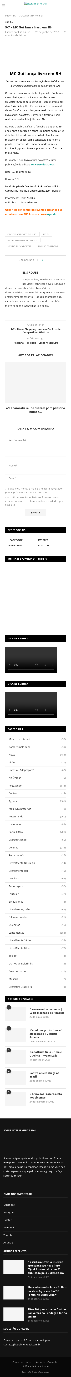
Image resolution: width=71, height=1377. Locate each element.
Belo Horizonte (37, 971)
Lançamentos (37, 932)
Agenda (51, 214)
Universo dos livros (47, 246)
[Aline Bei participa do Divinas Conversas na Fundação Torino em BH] (13, 1314)
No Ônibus (37, 777)
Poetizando (37, 785)
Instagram (9, 1212)
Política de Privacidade (36, 1366)
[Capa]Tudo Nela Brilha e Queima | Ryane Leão (45, 1053)
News (37, 754)
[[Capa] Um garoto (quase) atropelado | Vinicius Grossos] (15, 1035)
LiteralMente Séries (37, 940)
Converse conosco (22, 1362)
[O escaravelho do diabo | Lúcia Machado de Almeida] (15, 1014)
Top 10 (37, 955)
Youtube (8, 1235)
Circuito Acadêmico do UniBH (22, 234)
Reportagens (37, 886)
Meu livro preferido (37, 808)
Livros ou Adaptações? (37, 770)
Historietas (37, 824)
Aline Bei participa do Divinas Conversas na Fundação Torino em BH (47, 1312)
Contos (37, 793)
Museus (37, 979)
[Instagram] (13, 1184)
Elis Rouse (24, 32)
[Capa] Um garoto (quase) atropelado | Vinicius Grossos (45, 1033)
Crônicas (37, 878)
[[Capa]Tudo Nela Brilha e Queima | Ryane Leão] (15, 1057)
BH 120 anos (37, 901)
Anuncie (8, 1242)
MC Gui (46, 234)
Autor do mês (37, 855)
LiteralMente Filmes (37, 948)
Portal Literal (37, 832)
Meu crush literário (37, 739)
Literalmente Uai (37, 870)
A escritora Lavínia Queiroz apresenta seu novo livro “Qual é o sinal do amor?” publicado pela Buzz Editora (46, 1267)
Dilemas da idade (37, 917)
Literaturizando (37, 839)
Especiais (37, 893)
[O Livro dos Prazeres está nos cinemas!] (15, 1099)
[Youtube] (16, 1184)
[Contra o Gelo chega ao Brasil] (15, 1078)
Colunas (37, 847)
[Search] (67, 5)
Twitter (7, 1220)
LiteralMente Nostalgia (37, 863)
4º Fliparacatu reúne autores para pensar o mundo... (35, 410)
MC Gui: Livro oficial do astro (22, 240)
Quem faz (37, 924)
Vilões (37, 762)
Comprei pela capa (37, 747)
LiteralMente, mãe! (37, 909)
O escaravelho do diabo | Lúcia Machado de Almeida (46, 1010)
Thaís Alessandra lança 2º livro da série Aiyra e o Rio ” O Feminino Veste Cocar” (47, 1291)
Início (8, 15)
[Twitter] (10, 1184)
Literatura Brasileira (37, 986)
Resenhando (37, 816)
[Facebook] (6, 1184)
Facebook (8, 1227)
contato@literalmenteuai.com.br (22, 1344)
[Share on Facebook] (47, 259)
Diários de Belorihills (37, 963)
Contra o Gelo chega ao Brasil (44, 1074)
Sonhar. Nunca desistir (19, 246)
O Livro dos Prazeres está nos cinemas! (45, 1095)
